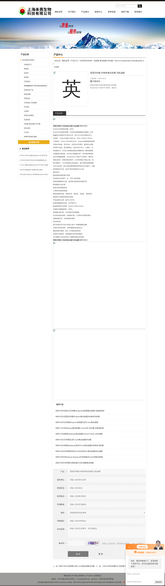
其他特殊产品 (28, 90)
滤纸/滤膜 (27, 94)
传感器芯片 (28, 64)
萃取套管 (27, 98)
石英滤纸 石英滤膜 (30, 103)
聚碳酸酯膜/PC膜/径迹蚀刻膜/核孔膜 (35, 86)
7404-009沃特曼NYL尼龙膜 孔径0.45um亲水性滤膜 (123, 566)
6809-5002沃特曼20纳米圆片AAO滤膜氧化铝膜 (75, 463)
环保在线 (102, 579)
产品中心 (74, 61)
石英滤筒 (27, 81)
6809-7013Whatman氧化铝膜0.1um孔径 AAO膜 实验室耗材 (80, 428)
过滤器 (26, 111)
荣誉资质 (112, 12)
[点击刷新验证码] (93, 543)
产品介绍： (59, 113)
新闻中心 (98, 12)
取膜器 (26, 69)
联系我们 (138, 12)
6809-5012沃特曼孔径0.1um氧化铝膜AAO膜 (73, 440)
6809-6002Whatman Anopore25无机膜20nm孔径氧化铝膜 (79, 457)
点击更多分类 (33, 142)
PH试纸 (26, 107)
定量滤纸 (27, 120)
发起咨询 (158, 582)
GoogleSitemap (83, 579)
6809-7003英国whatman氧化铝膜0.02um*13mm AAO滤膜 (79, 434)
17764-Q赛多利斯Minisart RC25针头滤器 (33, 165)
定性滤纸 (27, 128)
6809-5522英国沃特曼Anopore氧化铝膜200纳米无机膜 (78, 416)
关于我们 (72, 12)
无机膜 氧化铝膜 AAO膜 (32, 124)
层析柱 (26, 73)
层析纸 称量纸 (29, 115)
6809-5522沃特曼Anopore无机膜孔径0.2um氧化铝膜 (77, 422)
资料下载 (125, 12)
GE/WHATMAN (28, 60)
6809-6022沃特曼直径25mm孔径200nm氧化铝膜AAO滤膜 (79, 451)
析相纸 (26, 77)
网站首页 (59, 12)
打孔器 (26, 132)
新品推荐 (25, 149)
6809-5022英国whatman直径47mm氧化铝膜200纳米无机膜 (80, 445)
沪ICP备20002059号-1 (67, 579)
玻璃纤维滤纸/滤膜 (30, 137)
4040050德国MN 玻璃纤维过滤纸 (31, 170)
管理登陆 (110, 579)
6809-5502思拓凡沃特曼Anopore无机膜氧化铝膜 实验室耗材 (80, 411)
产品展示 (85, 12)
